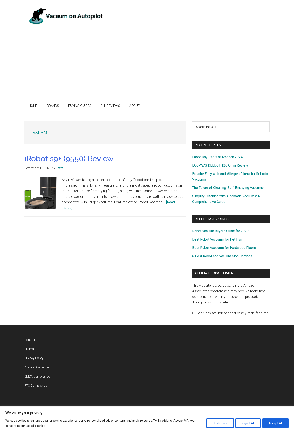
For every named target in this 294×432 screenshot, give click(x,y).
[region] (147, 419)
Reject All (248, 423)
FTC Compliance (35, 385)
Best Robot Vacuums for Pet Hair (217, 239)
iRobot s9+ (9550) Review (69, 158)
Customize (220, 423)
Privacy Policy (33, 358)
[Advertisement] (147, 67)
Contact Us (31, 340)
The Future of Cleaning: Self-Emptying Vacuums (228, 188)
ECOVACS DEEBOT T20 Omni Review (220, 165)
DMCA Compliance (37, 376)
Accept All (275, 423)
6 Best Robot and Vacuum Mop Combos (222, 256)
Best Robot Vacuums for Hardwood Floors (224, 248)
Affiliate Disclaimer (36, 367)
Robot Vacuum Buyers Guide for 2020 (220, 231)
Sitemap (30, 349)
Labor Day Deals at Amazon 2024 (217, 157)
